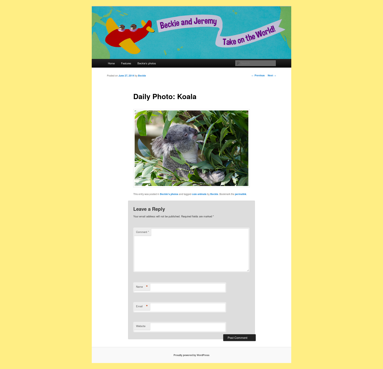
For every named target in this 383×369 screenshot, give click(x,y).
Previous (258, 75)
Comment (142, 232)
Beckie (142, 75)
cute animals (199, 194)
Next (272, 75)
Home (111, 63)
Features (126, 63)
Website (140, 326)
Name (142, 286)
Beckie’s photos (146, 63)
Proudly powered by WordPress (191, 355)
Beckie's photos (169, 194)
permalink (240, 194)
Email (142, 306)
